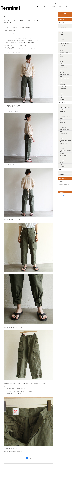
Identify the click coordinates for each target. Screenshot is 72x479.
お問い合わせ (61, 187)
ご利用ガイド (61, 181)
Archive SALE (62, 22)
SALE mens (62, 24)
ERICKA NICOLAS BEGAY (65, 43)
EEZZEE (61, 41)
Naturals (62, 72)
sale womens (63, 27)
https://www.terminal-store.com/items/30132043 (13, 451)
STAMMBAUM (62, 84)
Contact (68, 6)
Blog (60, 6)
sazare (61, 82)
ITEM (60, 169)
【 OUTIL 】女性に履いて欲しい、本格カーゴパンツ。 (22, 20)
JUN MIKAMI (62, 122)
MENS (61, 172)
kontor (62, 63)
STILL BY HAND (63, 145)
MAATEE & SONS (63, 67)
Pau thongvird (63, 133)
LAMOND (62, 65)
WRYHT (61, 162)
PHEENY (61, 138)
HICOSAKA (62, 50)
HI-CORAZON (62, 111)
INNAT (61, 54)
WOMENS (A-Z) (62, 102)
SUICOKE (62, 90)
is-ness (61, 56)
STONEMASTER (63, 88)
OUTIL (61, 76)
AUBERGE (62, 34)
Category (53, 6)
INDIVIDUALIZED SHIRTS (65, 52)
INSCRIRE (62, 118)
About (45, 6)
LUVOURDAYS (63, 127)
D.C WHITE (62, 39)
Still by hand (63, 86)
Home (38, 6)
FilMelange (62, 45)
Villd (61, 158)
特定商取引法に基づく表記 (64, 184)
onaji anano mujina (64, 74)
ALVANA (61, 32)
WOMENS (62, 174)
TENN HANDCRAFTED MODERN (65, 151)
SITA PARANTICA (63, 143)
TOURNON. (62, 153)
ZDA (61, 97)
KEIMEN (61, 61)
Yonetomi (62, 95)
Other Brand (63, 99)
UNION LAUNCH (63, 155)
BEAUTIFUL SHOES (64, 105)
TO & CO (61, 93)
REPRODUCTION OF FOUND (65, 79)
